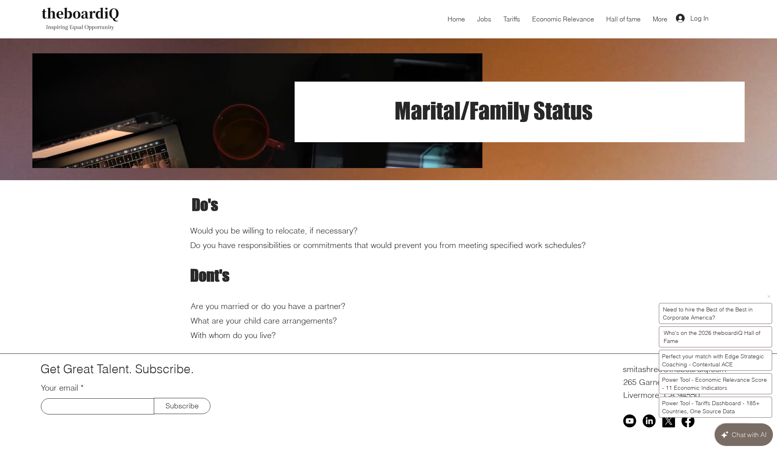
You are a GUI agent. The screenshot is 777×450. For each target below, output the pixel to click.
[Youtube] (629, 420)
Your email (59, 388)
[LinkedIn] (649, 420)
